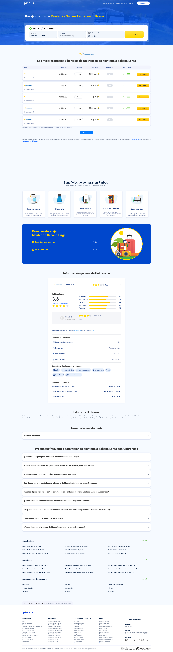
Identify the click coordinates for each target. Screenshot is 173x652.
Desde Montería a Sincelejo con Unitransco (121, 572)
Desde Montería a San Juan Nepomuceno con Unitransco (125, 569)
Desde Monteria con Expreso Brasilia (119, 546)
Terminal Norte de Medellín (55, 628)
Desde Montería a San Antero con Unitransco (79, 569)
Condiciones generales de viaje (30, 635)
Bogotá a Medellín (104, 621)
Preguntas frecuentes (28, 628)
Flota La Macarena (79, 639)
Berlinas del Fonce (78, 630)
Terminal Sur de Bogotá (54, 623)
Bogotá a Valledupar (104, 641)
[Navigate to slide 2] (79, 326)
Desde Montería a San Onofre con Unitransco (36, 572)
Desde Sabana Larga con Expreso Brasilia (35, 553)
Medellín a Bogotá (104, 623)
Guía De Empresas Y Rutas (37, 603)
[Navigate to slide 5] (85, 326)
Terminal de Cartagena (54, 635)
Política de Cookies (27, 639)
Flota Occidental (78, 635)
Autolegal (111, 591)
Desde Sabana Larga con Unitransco (76, 546)
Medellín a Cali (103, 635)
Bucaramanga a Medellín (106, 639)
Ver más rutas (86, 133)
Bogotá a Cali (103, 628)
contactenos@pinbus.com (30, 141)
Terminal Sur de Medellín (54, 626)
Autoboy (67, 591)
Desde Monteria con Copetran (74, 550)
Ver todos (145, 541)
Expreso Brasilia (78, 625)
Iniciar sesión (143, 3)
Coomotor (76, 626)
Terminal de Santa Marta (54, 637)
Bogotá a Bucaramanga (105, 625)
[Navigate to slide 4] (83, 326)
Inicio (25, 603)
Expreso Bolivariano (79, 623)
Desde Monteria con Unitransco (32, 546)
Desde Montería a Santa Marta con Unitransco (79, 572)
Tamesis (67, 584)
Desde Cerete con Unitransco (117, 553)
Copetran (76, 621)
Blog (23, 621)
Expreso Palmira (78, 628)
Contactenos (25, 641)
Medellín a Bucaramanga (106, 637)
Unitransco (77, 330)
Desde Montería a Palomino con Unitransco (78, 565)
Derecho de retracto (27, 634)
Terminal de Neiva (53, 639)
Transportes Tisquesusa (115, 584)
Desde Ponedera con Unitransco (75, 553)
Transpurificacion (27, 588)
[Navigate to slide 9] (94, 326)
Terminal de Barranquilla (54, 632)
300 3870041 (136, 139)
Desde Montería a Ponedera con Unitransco (121, 565)
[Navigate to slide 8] (92, 326)
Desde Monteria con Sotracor (117, 550)
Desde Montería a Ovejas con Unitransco (34, 565)
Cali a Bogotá (103, 630)
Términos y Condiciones (28, 632)
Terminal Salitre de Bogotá (55, 625)
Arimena (25, 591)
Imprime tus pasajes (108, 3)
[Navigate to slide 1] (77, 326)
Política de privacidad (28, 630)
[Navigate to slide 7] (90, 326)
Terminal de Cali (52, 634)
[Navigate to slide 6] (87, 326)
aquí (94, 330)
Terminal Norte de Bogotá (55, 621)
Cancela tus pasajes (121, 3)
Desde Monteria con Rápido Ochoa (33, 550)
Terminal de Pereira (53, 641)
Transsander (69, 588)
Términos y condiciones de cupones (32, 626)
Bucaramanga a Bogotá (105, 626)
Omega (76, 634)
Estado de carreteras (28, 625)
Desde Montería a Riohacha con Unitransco (35, 569)
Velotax (110, 588)
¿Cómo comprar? (27, 623)
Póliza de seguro (26, 637)
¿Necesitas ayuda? (135, 619)
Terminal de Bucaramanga (55, 630)
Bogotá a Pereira (103, 634)
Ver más (50, 643)
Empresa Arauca (78, 637)
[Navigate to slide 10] (96, 326)
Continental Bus (78, 641)
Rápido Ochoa (77, 632)
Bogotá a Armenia (104, 632)
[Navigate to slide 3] (81, 326)
